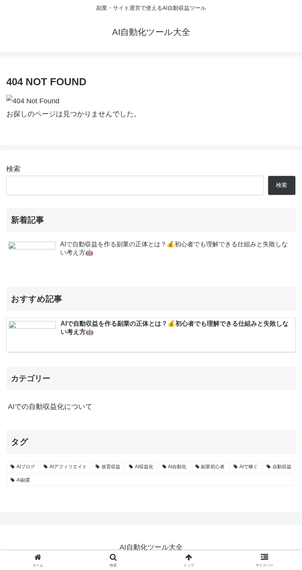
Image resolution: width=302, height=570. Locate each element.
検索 (13, 169)
